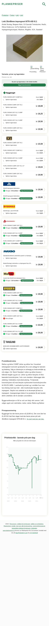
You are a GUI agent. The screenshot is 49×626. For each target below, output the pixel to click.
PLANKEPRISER (12, 3)
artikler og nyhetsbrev (37, 524)
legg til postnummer (24, 85)
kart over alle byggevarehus (24, 526)
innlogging (34, 528)
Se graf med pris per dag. (35, 419)
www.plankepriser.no (9, 530)
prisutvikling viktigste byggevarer (21, 528)
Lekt (17, 15)
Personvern (13, 524)
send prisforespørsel (39, 526)
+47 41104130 (34, 532)
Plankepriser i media (9, 526)
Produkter (5, 15)
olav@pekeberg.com (22, 532)
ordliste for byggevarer (23, 524)
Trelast (12, 15)
